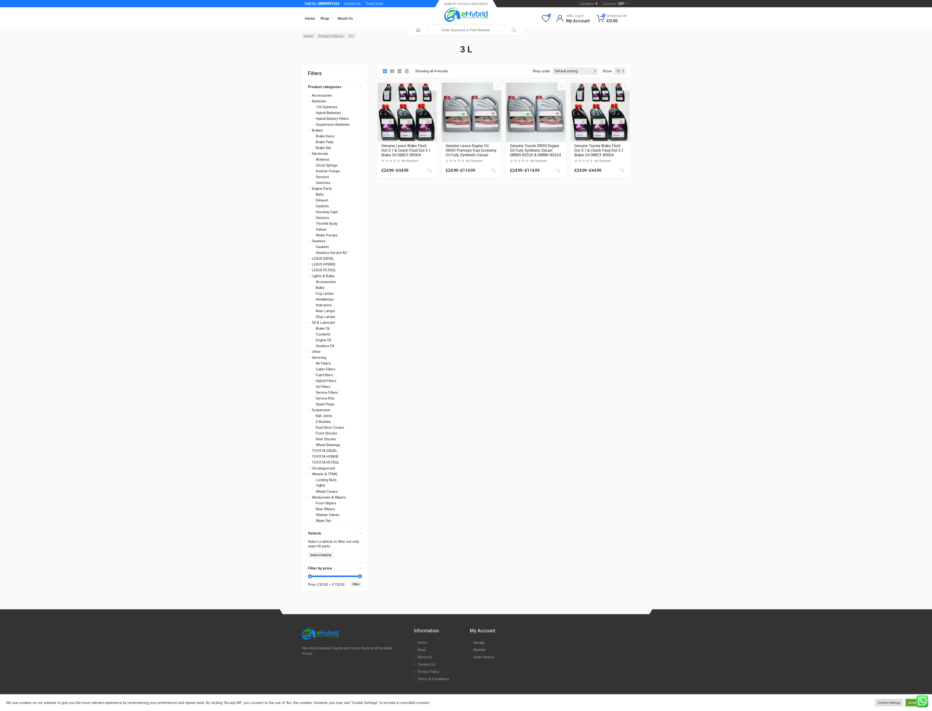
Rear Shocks (326, 439)
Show (607, 71)
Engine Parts (322, 188)
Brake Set (323, 148)
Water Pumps (326, 235)
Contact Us (352, 4)
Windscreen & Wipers (329, 497)
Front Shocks (326, 433)
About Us (345, 18)
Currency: (613, 4)
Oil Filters (323, 387)
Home (310, 18)
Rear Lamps (325, 311)
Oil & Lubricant (323, 322)
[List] (399, 71)
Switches (323, 183)
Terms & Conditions (433, 679)
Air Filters (323, 363)
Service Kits (325, 398)
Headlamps (325, 299)
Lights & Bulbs (323, 276)
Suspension (321, 410)
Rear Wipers (325, 509)
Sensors (322, 177)
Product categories (324, 87)
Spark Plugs (325, 404)
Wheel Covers (327, 491)
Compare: (589, 4)
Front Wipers (326, 503)
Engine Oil (323, 340)
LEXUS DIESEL (323, 258)
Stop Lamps (325, 317)
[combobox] (466, 30)
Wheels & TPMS (324, 474)
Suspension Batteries (333, 124)
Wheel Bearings (328, 445)
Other (316, 352)
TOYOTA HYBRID (325, 456)
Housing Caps (327, 212)
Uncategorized (323, 468)
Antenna (322, 159)
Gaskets (322, 206)
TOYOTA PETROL (325, 462)
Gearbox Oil (325, 346)
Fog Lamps (325, 293)
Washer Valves (328, 515)
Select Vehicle (320, 555)
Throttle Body (326, 223)
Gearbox (318, 241)
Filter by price (320, 568)
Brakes (317, 130)
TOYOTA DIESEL (325, 451)
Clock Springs (327, 165)
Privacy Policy (428, 671)
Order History (483, 657)
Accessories (322, 95)
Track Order (374, 4)
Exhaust (322, 200)
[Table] (406, 71)
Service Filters (327, 392)
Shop (324, 18)
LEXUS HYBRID (323, 264)
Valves (321, 229)
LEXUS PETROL (324, 270)
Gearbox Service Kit (331, 253)
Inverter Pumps (328, 171)
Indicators (324, 305)
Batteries (319, 101)
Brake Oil (323, 328)
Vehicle (314, 533)
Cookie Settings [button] (889, 702)
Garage (479, 642)
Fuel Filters (324, 375)
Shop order (541, 71)
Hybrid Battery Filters (332, 119)
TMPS (320, 486)
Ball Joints (324, 416)
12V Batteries (326, 107)
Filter (356, 584)
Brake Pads (325, 142)
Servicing (319, 357)
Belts (320, 194)
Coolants (323, 334)
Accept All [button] (915, 702)
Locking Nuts (326, 480)
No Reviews (410, 161)
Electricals (320, 153)
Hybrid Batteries (328, 113)
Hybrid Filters (326, 381)
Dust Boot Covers (330, 427)
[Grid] (385, 71)
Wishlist (479, 650)
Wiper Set (323, 521)
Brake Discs (325, 136)
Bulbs (320, 287)
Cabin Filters (325, 369)
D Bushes (323, 421)
